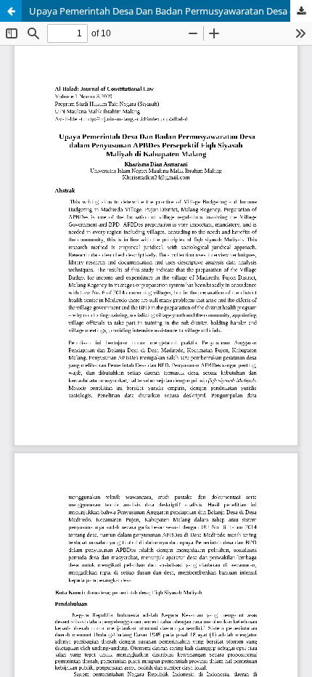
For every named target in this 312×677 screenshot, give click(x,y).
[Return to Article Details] (11, 11)
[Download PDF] (301, 11)
